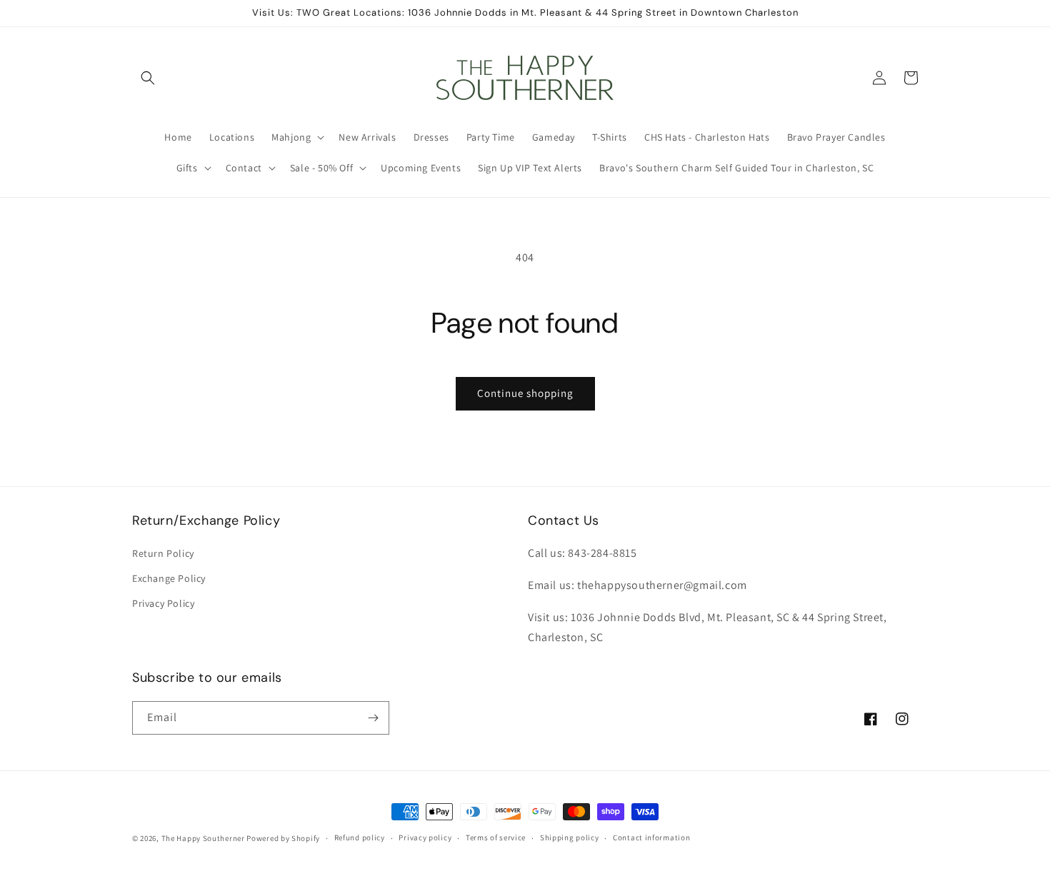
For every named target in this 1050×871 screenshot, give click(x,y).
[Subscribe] (373, 718)
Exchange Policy (169, 578)
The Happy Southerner (203, 838)
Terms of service (496, 837)
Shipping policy (569, 837)
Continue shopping (525, 393)
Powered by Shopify (283, 838)
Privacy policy (425, 837)
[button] (148, 78)
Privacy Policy (163, 603)
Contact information (651, 837)
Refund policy (359, 837)
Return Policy (163, 553)
